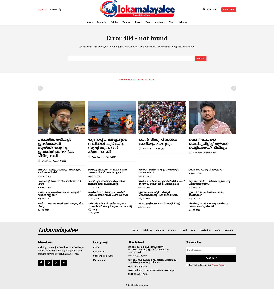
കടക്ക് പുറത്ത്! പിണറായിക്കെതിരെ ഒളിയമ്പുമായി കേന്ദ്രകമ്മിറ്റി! (106, 182)
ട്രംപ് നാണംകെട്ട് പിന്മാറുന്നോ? (206, 169)
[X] (56, 263)
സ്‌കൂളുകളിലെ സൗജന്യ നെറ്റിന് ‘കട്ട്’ (159, 203)
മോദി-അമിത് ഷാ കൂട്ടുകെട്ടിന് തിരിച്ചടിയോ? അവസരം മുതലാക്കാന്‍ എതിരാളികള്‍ (161, 182)
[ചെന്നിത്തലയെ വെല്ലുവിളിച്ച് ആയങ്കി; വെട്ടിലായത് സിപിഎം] (212, 117)
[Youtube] (64, 263)
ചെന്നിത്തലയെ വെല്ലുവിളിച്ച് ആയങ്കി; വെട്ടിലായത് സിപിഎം (209, 143)
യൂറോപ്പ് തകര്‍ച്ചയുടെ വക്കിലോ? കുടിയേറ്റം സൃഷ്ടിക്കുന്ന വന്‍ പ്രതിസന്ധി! (107, 145)
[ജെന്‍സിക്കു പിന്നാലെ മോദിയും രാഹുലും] (162, 117)
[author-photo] (39, 160)
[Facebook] (41, 263)
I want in (209, 258)
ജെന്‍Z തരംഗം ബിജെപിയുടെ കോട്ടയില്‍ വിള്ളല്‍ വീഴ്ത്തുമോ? (59, 193)
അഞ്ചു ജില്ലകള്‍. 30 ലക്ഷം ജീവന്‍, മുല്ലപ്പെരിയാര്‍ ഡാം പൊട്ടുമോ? (107, 171)
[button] (56, 10)
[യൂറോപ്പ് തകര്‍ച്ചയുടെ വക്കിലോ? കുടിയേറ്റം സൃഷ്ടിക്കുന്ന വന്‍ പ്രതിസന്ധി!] (112, 117)
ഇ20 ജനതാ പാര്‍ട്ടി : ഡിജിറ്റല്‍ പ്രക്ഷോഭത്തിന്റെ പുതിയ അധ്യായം (158, 193)
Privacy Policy (218, 265)
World (131, 256)
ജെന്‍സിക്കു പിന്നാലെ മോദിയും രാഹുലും (157, 141)
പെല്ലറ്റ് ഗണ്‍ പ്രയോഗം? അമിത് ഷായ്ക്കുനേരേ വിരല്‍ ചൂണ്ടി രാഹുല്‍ (108, 193)
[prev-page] (40, 88)
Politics (132, 274)
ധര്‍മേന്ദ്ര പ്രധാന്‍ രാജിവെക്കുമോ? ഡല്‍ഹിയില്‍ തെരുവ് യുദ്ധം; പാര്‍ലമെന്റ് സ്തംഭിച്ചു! (110, 206)
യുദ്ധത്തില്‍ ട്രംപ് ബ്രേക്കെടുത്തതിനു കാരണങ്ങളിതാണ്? (209, 182)
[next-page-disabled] (233, 88)
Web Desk (46, 161)
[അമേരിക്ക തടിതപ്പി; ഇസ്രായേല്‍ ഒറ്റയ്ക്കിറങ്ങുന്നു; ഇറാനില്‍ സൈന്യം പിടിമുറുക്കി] (61, 117)
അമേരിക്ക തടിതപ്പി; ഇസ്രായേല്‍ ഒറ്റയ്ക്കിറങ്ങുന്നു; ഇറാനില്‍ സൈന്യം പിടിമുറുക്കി (56, 147)
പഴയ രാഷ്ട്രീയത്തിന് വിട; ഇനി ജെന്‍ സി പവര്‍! (59, 182)
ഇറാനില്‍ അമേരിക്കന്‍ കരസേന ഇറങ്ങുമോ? (206, 193)
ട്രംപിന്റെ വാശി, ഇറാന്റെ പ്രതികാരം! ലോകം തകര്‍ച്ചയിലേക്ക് (209, 205)
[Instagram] (48, 263)
